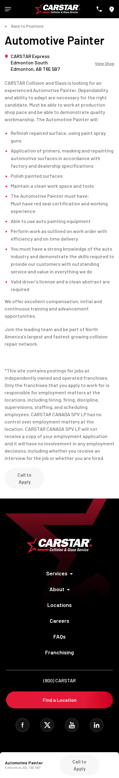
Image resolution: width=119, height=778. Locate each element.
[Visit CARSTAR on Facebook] (22, 725)
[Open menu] (8, 9)
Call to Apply (24, 478)
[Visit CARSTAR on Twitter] (47, 725)
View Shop (104, 63)
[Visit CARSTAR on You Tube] (72, 725)
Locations (59, 604)
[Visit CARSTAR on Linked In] (96, 725)
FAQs (59, 636)
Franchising (59, 652)
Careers (59, 620)
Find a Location (60, 700)
